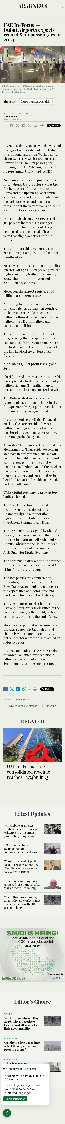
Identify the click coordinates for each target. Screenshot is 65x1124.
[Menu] (4, 6)
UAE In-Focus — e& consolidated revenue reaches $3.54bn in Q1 (28, 771)
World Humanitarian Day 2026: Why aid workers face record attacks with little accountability (22, 902)
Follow (55, 125)
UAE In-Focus (22, 699)
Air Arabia (51, 706)
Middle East (10, 1038)
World (8, 1014)
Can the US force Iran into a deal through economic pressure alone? (22, 1046)
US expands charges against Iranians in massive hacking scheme (21, 848)
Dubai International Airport (22, 706)
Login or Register (15, 1098)
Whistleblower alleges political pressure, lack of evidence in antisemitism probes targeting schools (21, 831)
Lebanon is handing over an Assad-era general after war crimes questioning (22, 884)
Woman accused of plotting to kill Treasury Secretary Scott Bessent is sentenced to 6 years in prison (22, 866)
